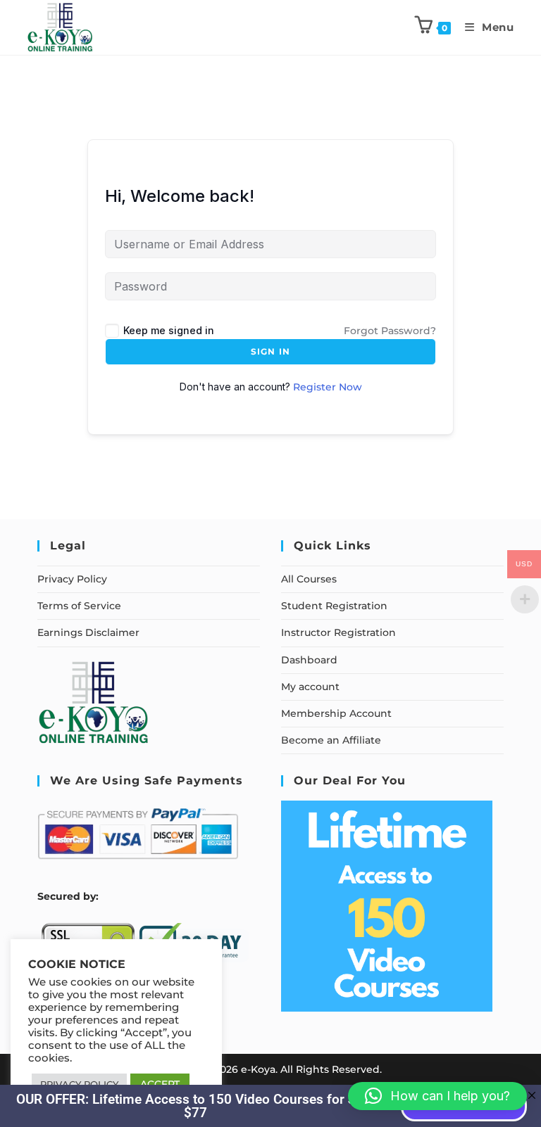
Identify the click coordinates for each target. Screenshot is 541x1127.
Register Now (327, 387)
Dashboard (309, 660)
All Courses (309, 579)
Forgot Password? (390, 330)
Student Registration (334, 605)
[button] (437, 1096)
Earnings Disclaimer (88, 632)
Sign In (270, 351)
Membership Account (336, 713)
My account (310, 686)
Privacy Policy (72, 579)
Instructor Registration (338, 632)
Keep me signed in (168, 330)
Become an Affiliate (331, 740)
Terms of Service (79, 605)
